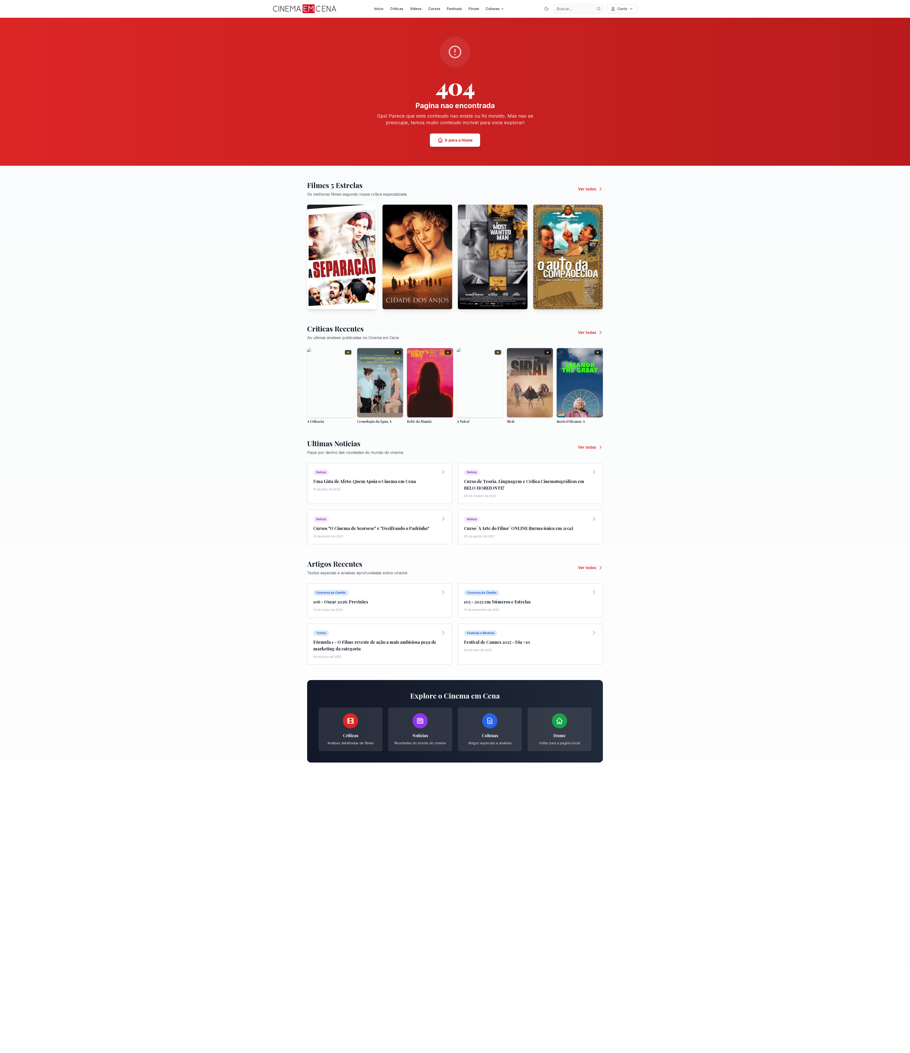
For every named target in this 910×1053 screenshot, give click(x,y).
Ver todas (587, 332)
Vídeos (416, 9)
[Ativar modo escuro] (546, 9)
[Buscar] (598, 9)
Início (378, 9)
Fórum (474, 9)
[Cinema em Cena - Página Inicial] (304, 9)
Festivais (454, 9)
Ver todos (587, 189)
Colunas (493, 9)
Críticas (396, 9)
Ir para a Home (459, 140)
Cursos (434, 9)
